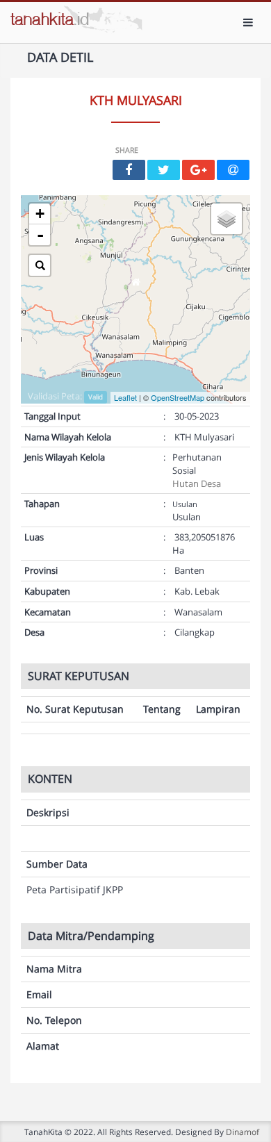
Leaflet (125, 397)
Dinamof (242, 1131)
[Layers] (226, 219)
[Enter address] (39, 265)
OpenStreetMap (177, 397)
